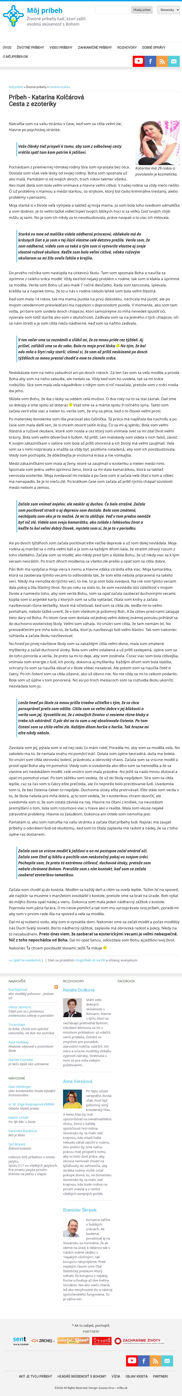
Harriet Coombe (20, 1059)
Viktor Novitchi (19, 1007)
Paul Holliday (18, 1042)
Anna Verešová (77, 1081)
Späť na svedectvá (27, 960)
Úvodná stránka (59, 87)
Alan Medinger (19, 1086)
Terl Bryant (16, 1144)
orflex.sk (122, 1388)
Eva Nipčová (17, 989)
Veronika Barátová (22, 1130)
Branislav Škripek (80, 1210)
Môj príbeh (45, 10)
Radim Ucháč (18, 1117)
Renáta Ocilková (79, 990)
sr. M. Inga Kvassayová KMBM (31, 1104)
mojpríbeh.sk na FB (90, 960)
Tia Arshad (16, 1024)
